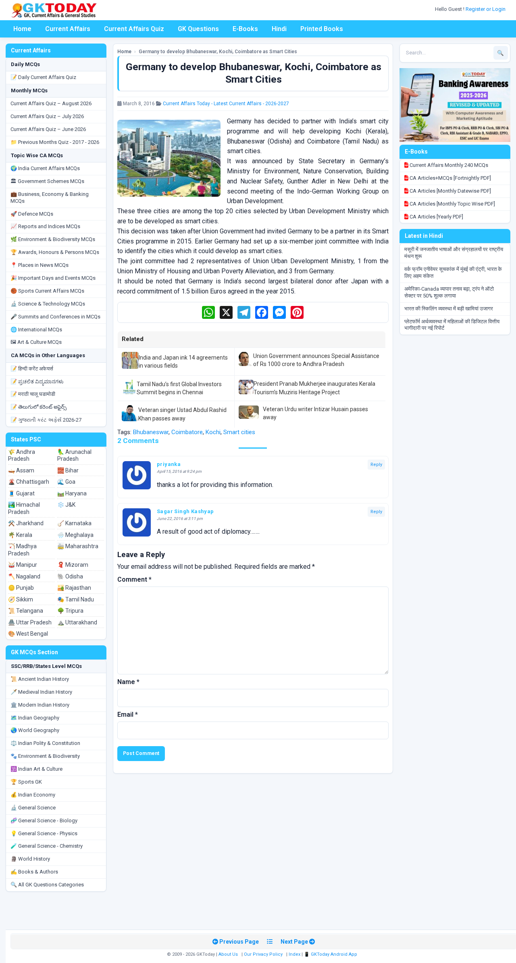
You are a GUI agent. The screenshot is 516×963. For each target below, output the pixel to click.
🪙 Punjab (21, 587)
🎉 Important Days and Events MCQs (53, 278)
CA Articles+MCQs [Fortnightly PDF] (449, 178)
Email (127, 714)
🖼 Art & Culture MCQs (36, 342)
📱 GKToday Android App (331, 954)
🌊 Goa (66, 481)
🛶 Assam (21, 470)
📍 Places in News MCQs (39, 265)
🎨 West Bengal (28, 633)
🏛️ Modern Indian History (39, 705)
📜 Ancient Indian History (39, 679)
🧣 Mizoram (72, 565)
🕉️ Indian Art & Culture (36, 769)
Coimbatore (187, 432)
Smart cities (239, 432)
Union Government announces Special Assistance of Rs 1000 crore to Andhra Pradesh (316, 360)
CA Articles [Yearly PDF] (435, 217)
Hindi (279, 29)
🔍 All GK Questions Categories (47, 885)
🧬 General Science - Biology (43, 820)
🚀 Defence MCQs (31, 214)
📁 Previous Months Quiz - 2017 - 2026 (54, 142)
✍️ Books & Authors (34, 872)
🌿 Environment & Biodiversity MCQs (52, 239)
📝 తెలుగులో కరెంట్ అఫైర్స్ (38, 407)
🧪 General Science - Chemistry (46, 846)
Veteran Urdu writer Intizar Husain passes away (315, 413)
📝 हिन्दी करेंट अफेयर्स (31, 369)
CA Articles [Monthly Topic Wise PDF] (451, 204)
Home (22, 29)
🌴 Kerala (20, 535)
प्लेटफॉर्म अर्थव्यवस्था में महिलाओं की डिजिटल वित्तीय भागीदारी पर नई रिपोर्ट (451, 324)
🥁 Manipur (22, 565)
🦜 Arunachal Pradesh (74, 455)
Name (128, 682)
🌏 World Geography (34, 730)
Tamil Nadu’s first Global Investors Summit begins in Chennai (179, 388)
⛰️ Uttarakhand (77, 622)
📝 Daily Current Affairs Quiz (43, 77)
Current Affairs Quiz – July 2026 (47, 116)
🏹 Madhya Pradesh (22, 550)
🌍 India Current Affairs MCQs (45, 168)
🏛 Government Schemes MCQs (47, 181)
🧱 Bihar (68, 470)
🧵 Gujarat (21, 493)
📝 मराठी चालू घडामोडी (32, 394)
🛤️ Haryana (72, 493)
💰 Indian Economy (32, 795)
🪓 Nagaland (24, 576)
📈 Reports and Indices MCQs (45, 226)
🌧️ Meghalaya (75, 535)
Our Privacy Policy (263, 954)
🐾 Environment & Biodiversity (45, 756)
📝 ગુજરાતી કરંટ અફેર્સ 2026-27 (45, 420)
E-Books (245, 29)
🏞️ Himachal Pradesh (24, 508)
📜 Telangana (25, 610)
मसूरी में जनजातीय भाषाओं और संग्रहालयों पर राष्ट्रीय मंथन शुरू (453, 252)
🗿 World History (30, 859)
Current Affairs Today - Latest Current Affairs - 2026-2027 (226, 103)
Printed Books (321, 29)
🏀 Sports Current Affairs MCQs (47, 291)
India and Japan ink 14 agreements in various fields (183, 361)
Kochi (213, 432)
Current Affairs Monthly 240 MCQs (448, 165)
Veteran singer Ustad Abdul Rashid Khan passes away (182, 414)
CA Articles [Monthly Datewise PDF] (449, 191)
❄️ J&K (66, 504)
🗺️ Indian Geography (34, 718)
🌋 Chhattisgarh (28, 481)
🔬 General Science (33, 808)
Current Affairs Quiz (134, 29)
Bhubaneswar (151, 432)
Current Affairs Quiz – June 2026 (48, 129)
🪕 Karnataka (74, 523)
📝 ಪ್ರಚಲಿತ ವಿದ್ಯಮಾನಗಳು (37, 382)
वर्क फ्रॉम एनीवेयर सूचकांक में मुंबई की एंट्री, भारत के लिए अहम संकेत (453, 272)
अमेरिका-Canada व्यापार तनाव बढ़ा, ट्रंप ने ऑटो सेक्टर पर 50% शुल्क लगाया (449, 292)
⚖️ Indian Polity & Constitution (45, 743)
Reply (376, 464)
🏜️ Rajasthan (74, 587)
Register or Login (486, 9)
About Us (228, 954)
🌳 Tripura (70, 610)
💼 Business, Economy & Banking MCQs (49, 197)
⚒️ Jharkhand (26, 523)
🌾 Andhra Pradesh (21, 455)
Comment (134, 579)
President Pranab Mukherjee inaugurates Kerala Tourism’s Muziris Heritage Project (314, 388)
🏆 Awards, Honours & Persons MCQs (54, 252)
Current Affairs (67, 29)
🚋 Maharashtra (77, 546)
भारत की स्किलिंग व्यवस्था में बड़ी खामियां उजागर (448, 309)
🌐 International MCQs (36, 330)
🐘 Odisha (70, 576)
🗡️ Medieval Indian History (41, 692)
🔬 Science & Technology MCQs (47, 304)
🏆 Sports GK (26, 782)
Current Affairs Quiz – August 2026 (51, 103)
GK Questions (198, 29)
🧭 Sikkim (20, 599)
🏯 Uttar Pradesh (30, 622)
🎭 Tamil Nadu (75, 599)
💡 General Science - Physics (43, 833)
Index (294, 954)
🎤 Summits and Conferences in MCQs (55, 317)
